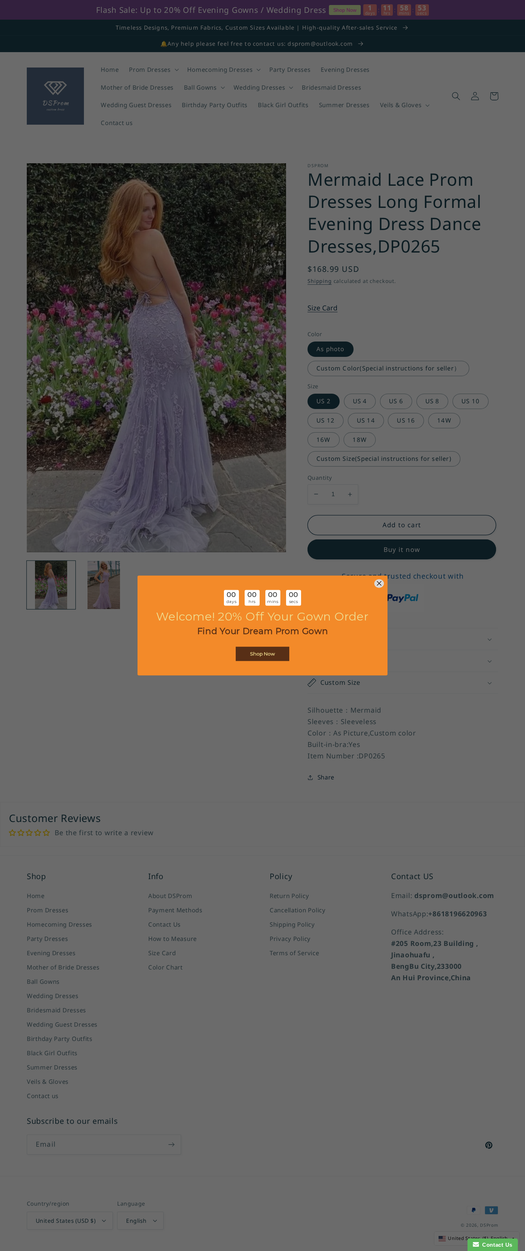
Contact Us (495, 1245)
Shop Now (262, 654)
